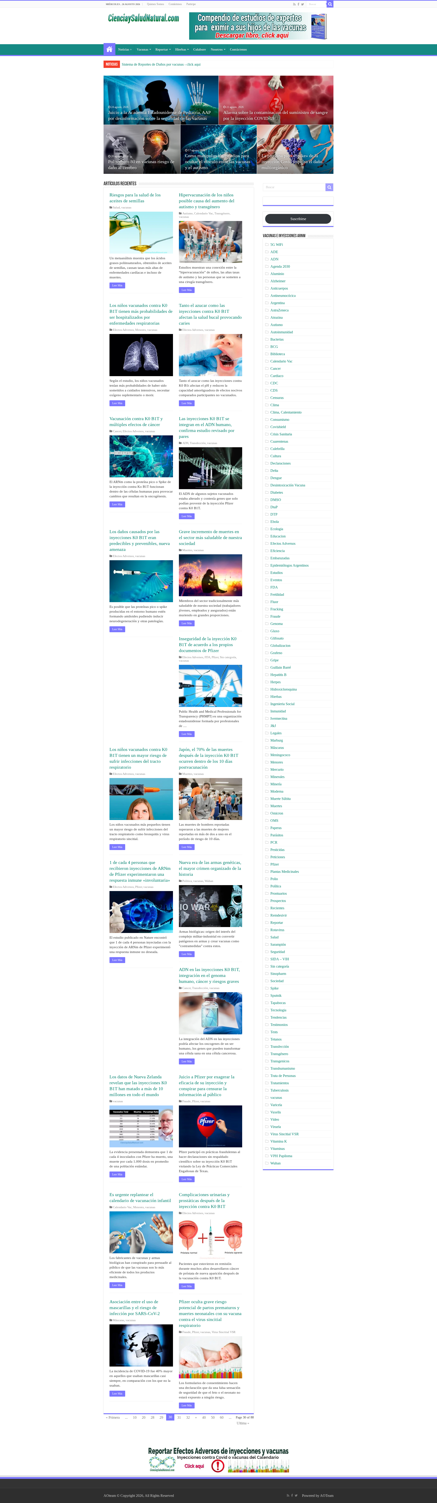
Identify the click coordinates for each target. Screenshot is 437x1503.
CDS (274, 390)
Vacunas (142, 49)
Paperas (276, 828)
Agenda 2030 (280, 266)
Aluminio (277, 274)
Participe (191, 4)
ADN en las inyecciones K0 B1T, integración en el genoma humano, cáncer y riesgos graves (209, 975)
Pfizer (215, 657)
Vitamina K (278, 1141)
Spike (274, 988)
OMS (274, 820)
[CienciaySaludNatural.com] (143, 17)
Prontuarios (278, 893)
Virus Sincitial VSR (224, 1332)
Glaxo (274, 631)
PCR (273, 842)
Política (187, 881)
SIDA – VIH (279, 959)
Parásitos (276, 835)
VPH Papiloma (281, 1156)
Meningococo (280, 755)
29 (161, 1417)
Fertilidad (277, 594)
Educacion (278, 536)
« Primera (113, 1417)
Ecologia (276, 529)
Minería (276, 784)
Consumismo (279, 419)
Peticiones (277, 857)
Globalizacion (280, 645)
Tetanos (276, 1039)
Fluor (274, 602)
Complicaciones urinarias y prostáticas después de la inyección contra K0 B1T (204, 1200)
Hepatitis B (278, 675)
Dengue (276, 478)
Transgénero (222, 213)
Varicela (276, 1105)
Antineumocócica (283, 296)
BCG (274, 347)
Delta (274, 471)
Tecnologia (278, 1010)
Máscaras (118, 1320)
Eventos (276, 580)
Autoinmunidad (281, 332)
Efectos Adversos (123, 329)
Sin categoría (228, 657)
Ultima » (243, 1423)
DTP (273, 514)
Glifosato (277, 638)
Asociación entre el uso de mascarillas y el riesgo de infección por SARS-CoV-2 (134, 1307)
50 (213, 1417)
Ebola (274, 522)
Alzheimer (277, 281)
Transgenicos (279, 1061)
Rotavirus (277, 930)
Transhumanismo (282, 1068)
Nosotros (217, 49)
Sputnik (276, 995)
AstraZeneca (279, 310)
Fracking (276, 609)
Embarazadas (280, 558)
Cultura (275, 456)
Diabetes (276, 492)
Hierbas (180, 49)
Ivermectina (278, 718)
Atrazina (276, 317)
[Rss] (294, 4)
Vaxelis (275, 1112)
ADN (185, 443)
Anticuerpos (279, 288)
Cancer (117, 431)
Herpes (275, 682)
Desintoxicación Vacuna (287, 485)
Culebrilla (277, 449)
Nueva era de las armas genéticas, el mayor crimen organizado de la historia (210, 868)
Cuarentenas (279, 441)
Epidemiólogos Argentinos (289, 565)
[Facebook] (298, 4)
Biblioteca (277, 354)
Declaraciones (280, 463)
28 (152, 1417)
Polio (274, 879)
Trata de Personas (283, 1076)
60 (222, 1417)
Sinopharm (278, 974)
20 (143, 1417)
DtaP (274, 507)
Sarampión (278, 944)
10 (135, 1417)
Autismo (187, 213)
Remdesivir (278, 915)
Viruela (275, 1127)
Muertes (187, 550)
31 (179, 1417)
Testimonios (279, 1025)
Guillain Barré (280, 667)
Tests (274, 1032)
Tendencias (278, 1017)
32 (188, 1417)
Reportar (161, 49)
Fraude (186, 1101)
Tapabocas (278, 1003)
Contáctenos (175, 4)
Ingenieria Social (282, 704)
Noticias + (125, 49)
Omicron (276, 813)
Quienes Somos (155, 4)
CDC (274, 383)
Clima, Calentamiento (286, 412)
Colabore (199, 49)
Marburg (276, 740)
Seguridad (277, 952)
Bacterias (277, 339)
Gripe (274, 660)
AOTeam (326, 1496)
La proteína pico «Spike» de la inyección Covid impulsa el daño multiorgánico (292, 161)
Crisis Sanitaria (281, 434)
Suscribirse (298, 219)
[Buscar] (330, 4)
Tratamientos (279, 1083)
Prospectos (278, 901)
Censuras (277, 398)
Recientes (277, 908)
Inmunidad (278, 711)
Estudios (276, 573)
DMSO (275, 500)
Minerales (277, 777)
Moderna (276, 791)
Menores (140, 329)
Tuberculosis (279, 1090)
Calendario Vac (203, 213)
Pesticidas (277, 850)
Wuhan (209, 881)
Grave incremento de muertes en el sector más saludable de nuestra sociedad (210, 537)
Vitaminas (277, 1149)
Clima (274, 405)
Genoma (276, 624)
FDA (207, 657)
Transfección (198, 443)
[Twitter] (303, 4)
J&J (273, 726)
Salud (116, 207)
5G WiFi (276, 245)
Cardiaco (276, 376)
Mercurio (277, 769)
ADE (274, 252)
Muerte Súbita (280, 799)
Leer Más (117, 285)
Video (274, 1119)
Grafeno (276, 653)
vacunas (126, 207)
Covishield (278, 427)
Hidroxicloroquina (283, 689)
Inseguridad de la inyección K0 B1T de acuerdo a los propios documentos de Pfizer (207, 644)
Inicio (109, 49)
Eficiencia (277, 551)
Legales (276, 733)
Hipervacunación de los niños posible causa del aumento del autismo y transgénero (206, 200)
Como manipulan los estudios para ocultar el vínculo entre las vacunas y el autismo (217, 161)
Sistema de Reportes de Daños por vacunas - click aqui (161, 64)
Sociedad (277, 981)
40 (204, 1417)
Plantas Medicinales (284, 872)
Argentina (277, 303)
